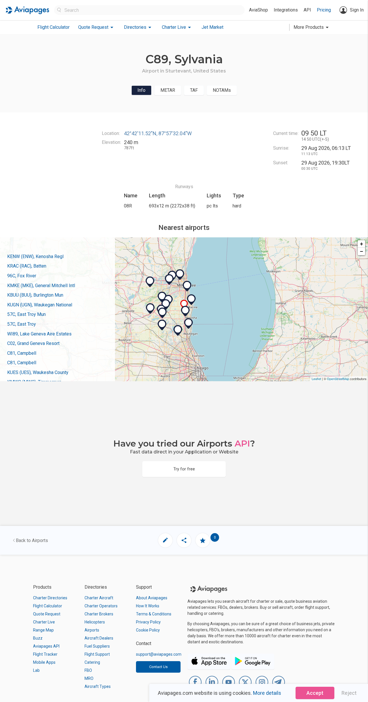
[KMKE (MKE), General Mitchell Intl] (187, 286)
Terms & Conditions (153, 614)
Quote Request (46, 614)
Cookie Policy (148, 630)
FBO (88, 670)
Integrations (286, 10)
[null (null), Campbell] (177, 330)
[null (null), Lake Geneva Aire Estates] (162, 313)
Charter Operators (101, 606)
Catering (92, 662)
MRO (89, 678)
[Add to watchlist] (202, 540)
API (307, 10)
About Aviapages (151, 598)
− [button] (361, 251)
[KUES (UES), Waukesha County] (169, 279)
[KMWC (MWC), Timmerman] (180, 274)
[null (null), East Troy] (162, 297)
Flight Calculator (53, 27)
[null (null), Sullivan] (150, 281)
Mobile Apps (44, 662)
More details (267, 693)
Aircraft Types (98, 686)
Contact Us (158, 667)
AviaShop (258, 10)
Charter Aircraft (99, 598)
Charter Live (44, 622)
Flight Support (97, 654)
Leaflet (316, 378)
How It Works (147, 606)
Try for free (184, 469)
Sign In (357, 10)
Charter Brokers (99, 614)
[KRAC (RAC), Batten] (191, 299)
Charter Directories (50, 598)
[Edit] (165, 540)
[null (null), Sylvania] (184, 304)
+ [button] (361, 244)
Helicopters (95, 622)
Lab (36, 670)
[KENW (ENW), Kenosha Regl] (185, 311)
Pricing (324, 10)
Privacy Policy (148, 622)
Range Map (43, 630)
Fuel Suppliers (97, 646)
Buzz (38, 638)
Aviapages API (46, 646)
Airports (92, 630)
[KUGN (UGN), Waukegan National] (188, 323)
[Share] (184, 540)
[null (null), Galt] (162, 325)
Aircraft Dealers (99, 638)
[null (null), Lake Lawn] (150, 308)
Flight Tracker (45, 654)
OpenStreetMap (338, 378)
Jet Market (212, 27)
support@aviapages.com (158, 654)
